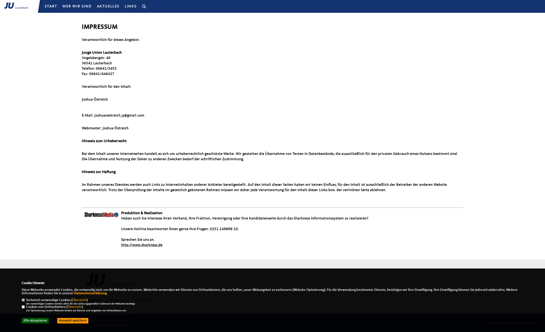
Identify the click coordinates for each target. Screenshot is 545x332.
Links (131, 6)
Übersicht (79, 300)
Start (51, 6)
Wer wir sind (77, 6)
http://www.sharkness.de (141, 245)
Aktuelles (108, 6)
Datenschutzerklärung (90, 293)
